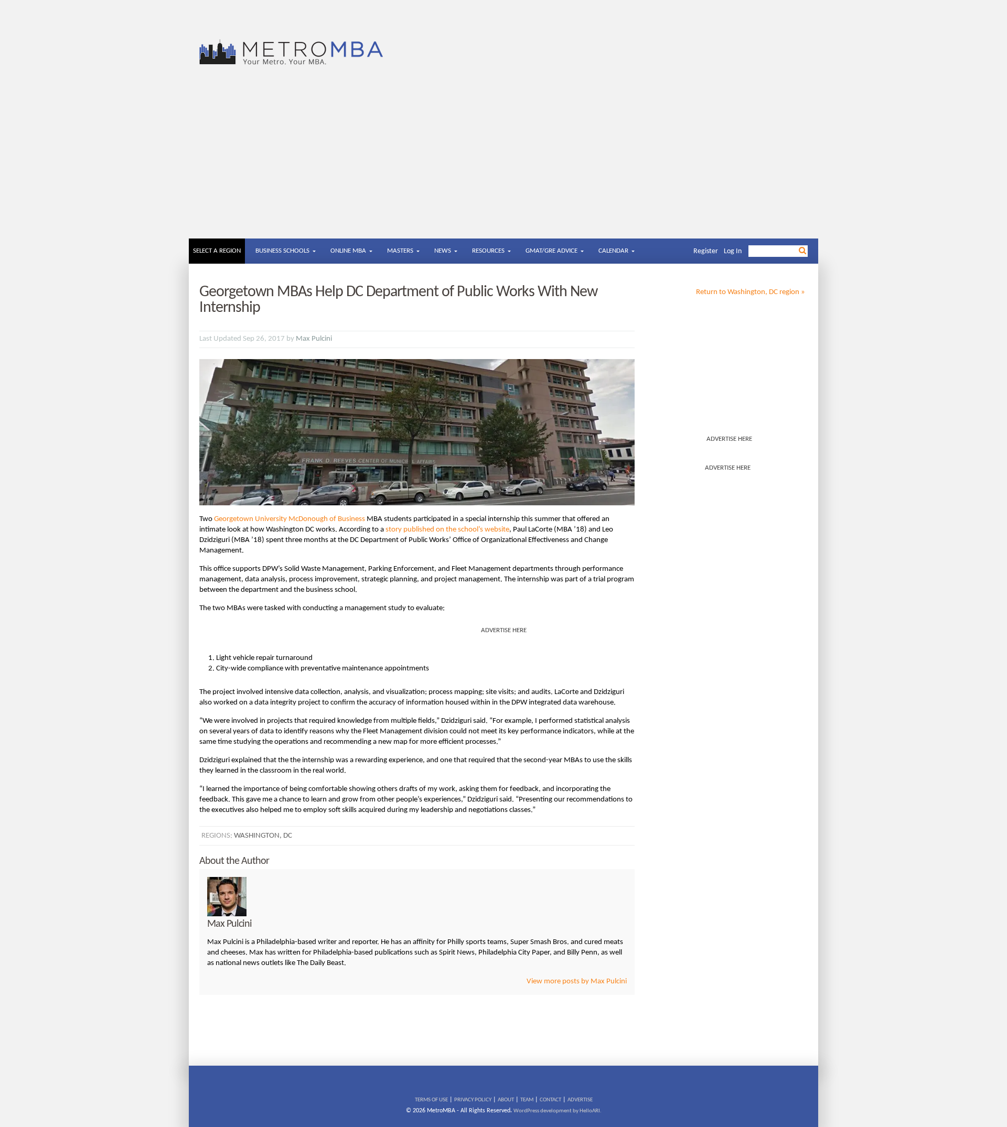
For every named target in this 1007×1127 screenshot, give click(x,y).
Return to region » (750, 292)
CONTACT (550, 1100)
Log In (733, 251)
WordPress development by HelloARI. (557, 1111)
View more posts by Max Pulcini (577, 981)
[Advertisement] (503, 159)
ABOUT (506, 1100)
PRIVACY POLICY (472, 1100)
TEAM (526, 1100)
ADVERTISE (580, 1100)
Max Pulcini (314, 339)
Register (705, 251)
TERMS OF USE (431, 1100)
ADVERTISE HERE (729, 439)
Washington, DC (263, 836)
